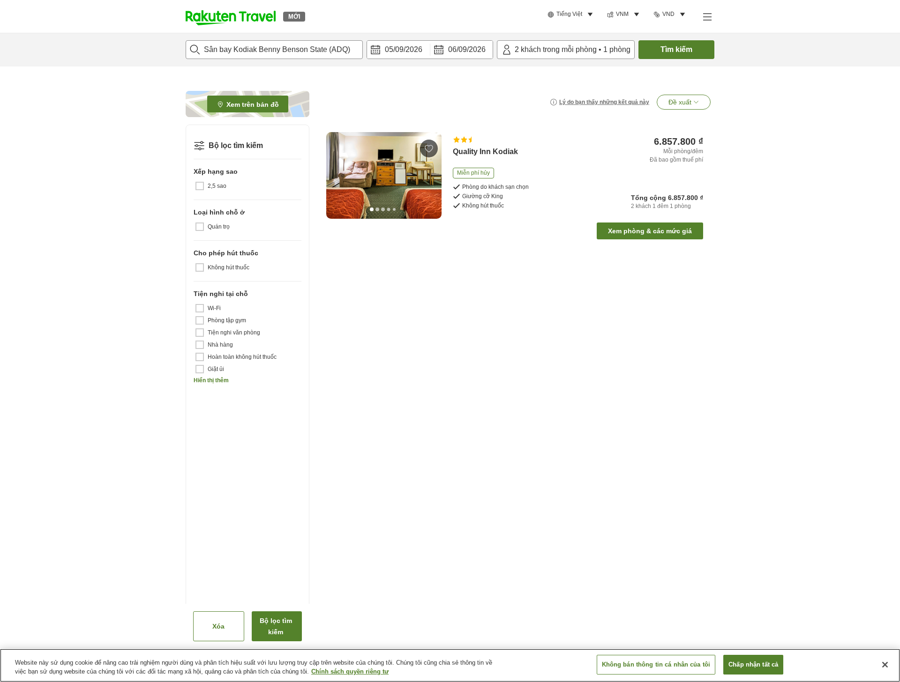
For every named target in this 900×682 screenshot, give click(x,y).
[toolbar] (430, 49)
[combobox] (274, 49)
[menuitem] (572, 14)
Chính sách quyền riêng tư (350, 671)
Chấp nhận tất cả (753, 664)
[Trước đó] (336, 175)
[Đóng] (885, 664)
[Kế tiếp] (431, 175)
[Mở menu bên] (706, 16)
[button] (231, 16)
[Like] (429, 148)
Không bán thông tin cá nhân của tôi (656, 664)
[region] (450, 665)
